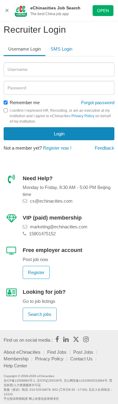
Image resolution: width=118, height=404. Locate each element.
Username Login (24, 48)
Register (36, 272)
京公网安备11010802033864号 (85, 380)
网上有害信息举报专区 (44, 398)
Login (59, 133)
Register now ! (57, 148)
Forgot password (97, 102)
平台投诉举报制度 (16, 398)
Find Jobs (57, 352)
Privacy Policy (82, 116)
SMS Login (61, 48)
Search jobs (39, 314)
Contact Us (81, 358)
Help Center (15, 365)
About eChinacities (22, 352)
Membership (16, 358)
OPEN (103, 10)
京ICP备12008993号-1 (19, 380)
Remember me (25, 102)
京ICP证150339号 (49, 380)
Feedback (104, 148)
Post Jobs (83, 352)
